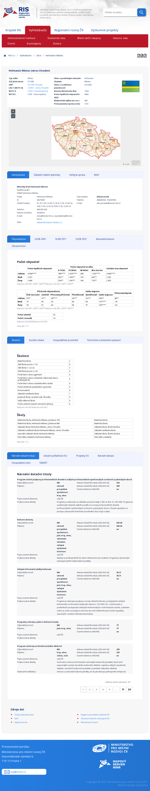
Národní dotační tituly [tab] (23, 455)
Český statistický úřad (24, 714)
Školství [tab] (16, 340)
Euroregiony (34, 43)
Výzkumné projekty (104, 30)
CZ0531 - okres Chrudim (38, 87)
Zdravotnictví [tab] (19, 246)
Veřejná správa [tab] (77, 174)
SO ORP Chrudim (35, 84)
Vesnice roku (120, 38)
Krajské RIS (13, 30)
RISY (16, 718)
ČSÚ (27, 326)
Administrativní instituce (21, 38)
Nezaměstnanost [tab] (105, 239)
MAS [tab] (96, 174)
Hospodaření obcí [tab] (21, 462)
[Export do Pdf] (139, 55)
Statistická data (56, 38)
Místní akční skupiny (89, 38)
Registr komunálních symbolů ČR (95, 714)
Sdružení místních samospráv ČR (95, 718)
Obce (38, 55)
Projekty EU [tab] (82, 455)
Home (5, 55)
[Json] (145, 55)
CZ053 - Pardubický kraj (38, 91)
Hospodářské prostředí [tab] (65, 340)
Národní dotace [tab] (106, 455)
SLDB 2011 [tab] (61, 239)
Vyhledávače (38, 30)
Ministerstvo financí (89, 722)
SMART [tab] (43, 462)
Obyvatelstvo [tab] (19, 239)
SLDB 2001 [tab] (40, 239)
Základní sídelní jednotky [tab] (47, 174)
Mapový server (21, 722)
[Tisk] (142, 55)
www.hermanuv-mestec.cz (49, 222)
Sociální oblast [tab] (36, 340)
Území (11, 43)
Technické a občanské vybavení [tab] (104, 340)
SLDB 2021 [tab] (81, 239)
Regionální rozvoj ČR (68, 30)
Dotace (57, 43)
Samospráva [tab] (18, 174)
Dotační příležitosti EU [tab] (55, 455)
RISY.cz (11, 55)
